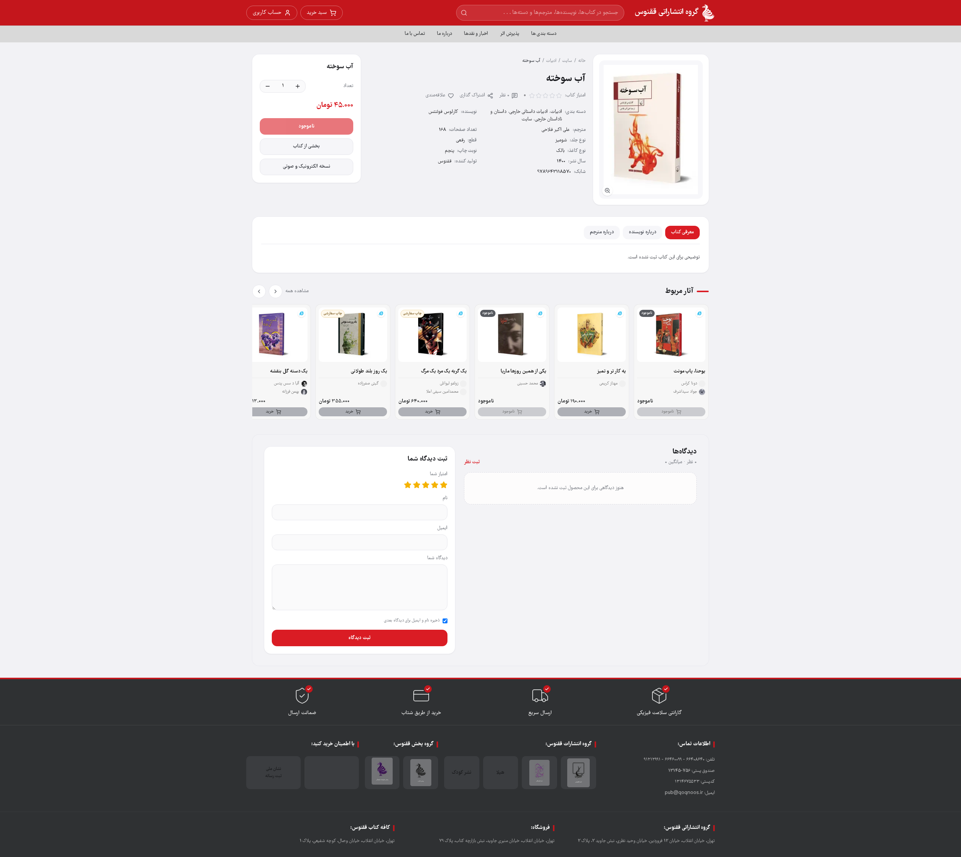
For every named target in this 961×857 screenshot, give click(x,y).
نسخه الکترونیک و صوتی (306, 166)
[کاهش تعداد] (267, 86)
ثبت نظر (472, 462)
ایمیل (442, 528)
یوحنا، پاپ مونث (689, 371)
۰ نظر (504, 95)
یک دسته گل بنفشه (288, 371)
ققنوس (445, 161)
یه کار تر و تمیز (611, 371)
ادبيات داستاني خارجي (528, 112)
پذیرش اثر (509, 34)
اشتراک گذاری (472, 95)
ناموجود (306, 126)
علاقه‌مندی (436, 95)
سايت (567, 61)
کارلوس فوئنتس (443, 112)
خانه (582, 61)
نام (445, 498)
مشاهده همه (297, 291)
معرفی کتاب (682, 232)
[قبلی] (275, 291)
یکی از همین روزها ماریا (523, 371)
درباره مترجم (602, 232)
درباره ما (444, 34)
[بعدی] (259, 291)
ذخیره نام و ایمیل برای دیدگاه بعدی (412, 621)
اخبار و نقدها (476, 34)
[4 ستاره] (416, 485)
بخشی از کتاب (306, 146)
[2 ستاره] (434, 485)
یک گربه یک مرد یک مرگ (444, 371)
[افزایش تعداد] (297, 86)
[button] (651, 129)
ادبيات (551, 61)
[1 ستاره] (443, 485)
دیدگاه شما (437, 558)
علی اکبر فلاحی (556, 130)
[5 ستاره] (407, 485)
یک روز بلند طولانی (369, 371)
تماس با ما (415, 34)
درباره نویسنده (642, 232)
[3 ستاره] (425, 485)
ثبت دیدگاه (359, 638)
